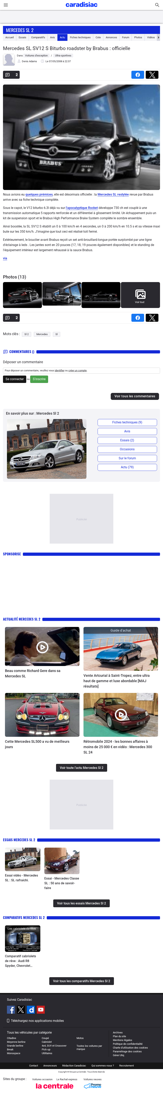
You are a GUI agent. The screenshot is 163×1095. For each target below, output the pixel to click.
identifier (59, 370)
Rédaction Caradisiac (74, 1065)
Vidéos (151, 37)
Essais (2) (127, 440)
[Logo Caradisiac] (81, 8)
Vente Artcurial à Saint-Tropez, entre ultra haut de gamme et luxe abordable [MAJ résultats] (116, 680)
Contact (33, 1065)
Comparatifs (38, 37)
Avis (52, 37)
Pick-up (46, 1049)
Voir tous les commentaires (134, 396)
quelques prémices (39, 194)
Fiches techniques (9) (127, 422)
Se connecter (15, 379)
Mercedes (42, 334)
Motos (80, 1038)
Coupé (45, 1038)
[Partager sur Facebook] (138, 73)
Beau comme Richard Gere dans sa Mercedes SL (32, 673)
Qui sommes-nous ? (102, 1065)
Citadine (11, 1038)
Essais (22, 37)
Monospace (13, 1053)
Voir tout (139, 302)
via (5, 258)
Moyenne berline (16, 1041)
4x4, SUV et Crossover (54, 1045)
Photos (138, 37)
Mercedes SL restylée (113, 194)
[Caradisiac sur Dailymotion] (31, 1010)
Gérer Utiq (118, 1055)
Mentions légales (122, 1040)
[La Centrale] (55, 1089)
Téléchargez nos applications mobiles (37, 1021)
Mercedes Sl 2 (19, 29)
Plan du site (119, 1036)
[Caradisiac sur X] (21, 1010)
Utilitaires (47, 1053)
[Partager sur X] (153, 73)
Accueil (9, 37)
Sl (56, 334)
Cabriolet (47, 1041)
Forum (125, 37)
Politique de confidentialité (128, 1043)
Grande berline (15, 1045)
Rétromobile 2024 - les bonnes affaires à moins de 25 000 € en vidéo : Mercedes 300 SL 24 (117, 746)
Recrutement (126, 1065)
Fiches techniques (80, 37)
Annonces (111, 37)
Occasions (127, 449)
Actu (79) (127, 467)
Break (10, 1049)
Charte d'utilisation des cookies (130, 1047)
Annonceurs (50, 1065)
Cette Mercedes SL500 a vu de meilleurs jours (37, 744)
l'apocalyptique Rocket (82, 208)
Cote (98, 37)
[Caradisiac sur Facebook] (11, 1010)
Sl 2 (26, 334)
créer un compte (77, 370)
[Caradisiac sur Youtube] (41, 1010)
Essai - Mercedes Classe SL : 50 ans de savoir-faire (61, 883)
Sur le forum (127, 458)
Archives (118, 1032)
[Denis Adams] (9, 64)
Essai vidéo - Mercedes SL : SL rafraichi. (21, 878)
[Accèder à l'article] (42, 646)
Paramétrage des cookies (127, 1051)
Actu (62, 37)
